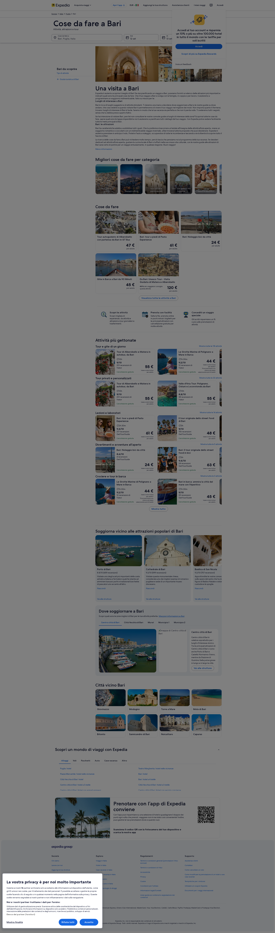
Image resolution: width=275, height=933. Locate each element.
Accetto (89, 922)
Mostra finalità (15, 922)
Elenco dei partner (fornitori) (21, 914)
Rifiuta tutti (68, 922)
